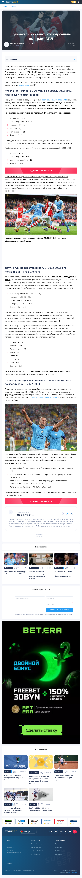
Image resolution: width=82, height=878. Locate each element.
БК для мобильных (37, 850)
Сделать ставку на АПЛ (41, 170)
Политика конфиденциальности (14, 851)
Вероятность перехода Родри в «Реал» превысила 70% (15, 573)
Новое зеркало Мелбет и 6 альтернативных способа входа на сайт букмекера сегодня (39, 780)
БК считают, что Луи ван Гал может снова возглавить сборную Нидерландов (64, 574)
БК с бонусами (35, 854)
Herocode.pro (72, 872)
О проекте (10, 847)
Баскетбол (58, 847)
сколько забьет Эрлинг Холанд (44, 398)
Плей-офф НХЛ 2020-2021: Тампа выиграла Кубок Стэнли (40, 809)
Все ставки (58, 854)
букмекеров (24, 85)
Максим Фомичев (17, 43)
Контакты (10, 844)
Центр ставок (60, 840)
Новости (13, 6)
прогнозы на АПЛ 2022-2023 (54, 100)
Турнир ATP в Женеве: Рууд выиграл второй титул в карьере (64, 778)
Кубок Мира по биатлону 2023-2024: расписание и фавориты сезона (13, 810)
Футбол (57, 844)
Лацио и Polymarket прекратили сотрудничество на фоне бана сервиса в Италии (40, 575)
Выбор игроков (36, 847)
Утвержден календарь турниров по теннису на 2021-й (15, 778)
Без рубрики (34, 772)
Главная (4, 6)
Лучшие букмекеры (37, 844)
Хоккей (57, 850)
